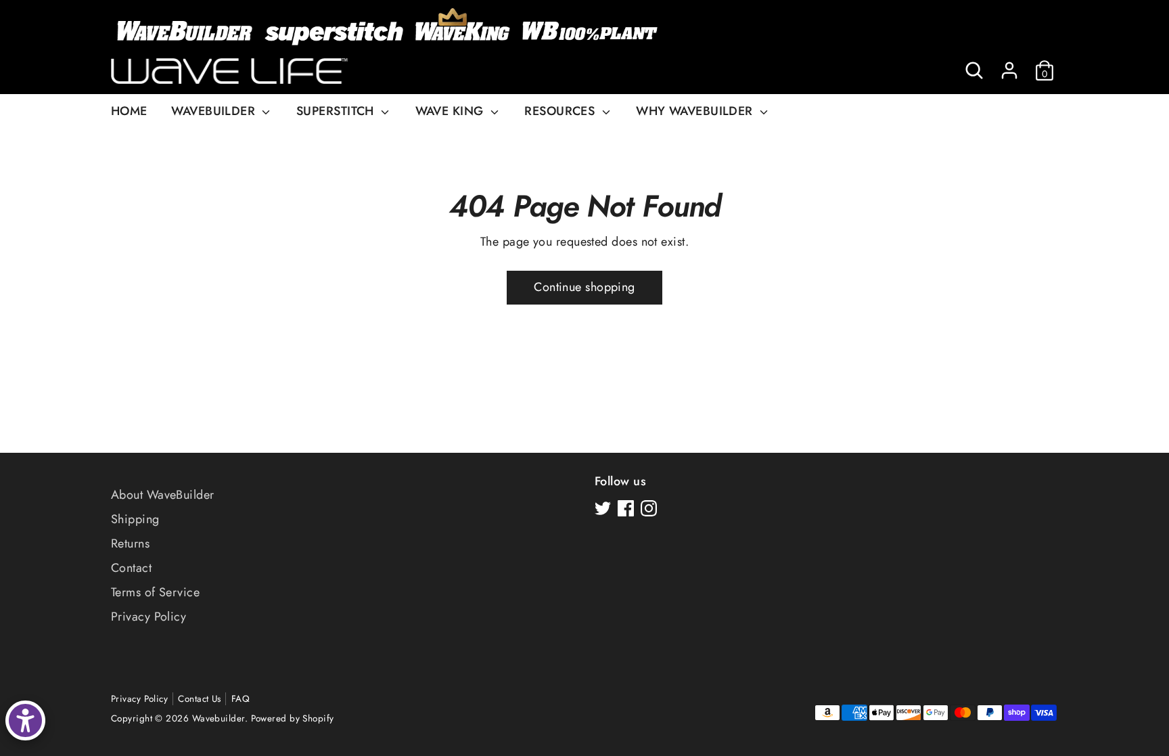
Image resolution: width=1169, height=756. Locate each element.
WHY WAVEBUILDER (696, 111)
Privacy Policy (148, 616)
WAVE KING (451, 111)
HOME (129, 111)
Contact (131, 568)
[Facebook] (626, 508)
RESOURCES (561, 111)
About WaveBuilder (162, 495)
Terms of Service (155, 592)
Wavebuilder (218, 718)
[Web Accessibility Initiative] (25, 720)
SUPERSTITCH (336, 111)
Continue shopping (584, 287)
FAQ (240, 698)
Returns (130, 543)
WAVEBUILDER (214, 111)
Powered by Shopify (292, 718)
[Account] (1009, 70)
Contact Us (199, 698)
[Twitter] (603, 508)
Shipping (135, 519)
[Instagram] (649, 508)
